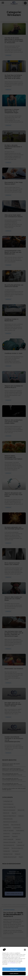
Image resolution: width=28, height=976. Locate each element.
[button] (25, 950)
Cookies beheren (14, 973)
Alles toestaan (14, 969)
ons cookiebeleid (11, 962)
